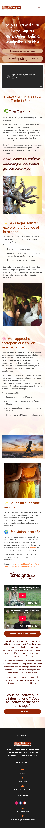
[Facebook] (20, 803)
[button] (39, 8)
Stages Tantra (22, 781)
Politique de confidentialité (22, 790)
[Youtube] (24, 803)
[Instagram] (16, 803)
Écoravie (32, 548)
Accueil (22, 773)
